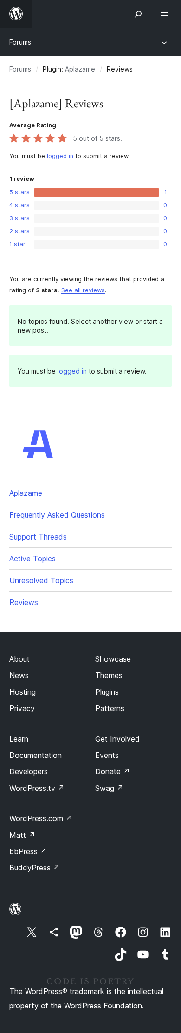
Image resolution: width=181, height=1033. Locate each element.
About (19, 659)
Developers (28, 771)
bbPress (28, 851)
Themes (109, 675)
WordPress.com (40, 818)
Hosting (22, 692)
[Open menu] (166, 14)
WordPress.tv (37, 788)
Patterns (109, 708)
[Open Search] (138, 14)
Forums (20, 42)
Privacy (22, 708)
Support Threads (38, 536)
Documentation (35, 755)
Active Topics (32, 558)
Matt (22, 835)
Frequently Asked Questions (57, 515)
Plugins (107, 692)
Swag (109, 788)
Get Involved (117, 738)
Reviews (23, 602)
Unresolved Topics (41, 580)
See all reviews (83, 290)
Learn (18, 738)
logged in (60, 155)
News (19, 675)
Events (107, 755)
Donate (112, 771)
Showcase (113, 659)
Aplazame (80, 69)
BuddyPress (34, 867)
